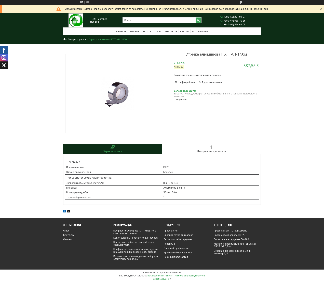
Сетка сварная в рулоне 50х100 (231, 239)
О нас (158, 31)
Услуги (147, 31)
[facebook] (64, 211)
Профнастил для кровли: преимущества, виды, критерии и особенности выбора (136, 250)
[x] (68, 211)
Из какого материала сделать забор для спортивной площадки (135, 257)
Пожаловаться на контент (159, 276)
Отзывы (67, 239)
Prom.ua (177, 273)
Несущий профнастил (176, 257)
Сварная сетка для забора (178, 235)
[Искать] (198, 20)
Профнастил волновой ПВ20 (229, 235)
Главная (121, 31)
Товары (134, 31)
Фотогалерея (200, 31)
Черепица (169, 243)
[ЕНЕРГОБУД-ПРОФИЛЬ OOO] (76, 20)
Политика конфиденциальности (189, 276)
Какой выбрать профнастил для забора (135, 237)
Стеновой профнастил (176, 248)
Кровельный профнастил (178, 252)
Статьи (184, 31)
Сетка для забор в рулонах (179, 239)
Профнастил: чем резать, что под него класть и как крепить (134, 232)
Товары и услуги (77, 39)
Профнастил (171, 230)
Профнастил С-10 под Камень (230, 230)
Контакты (171, 31)
